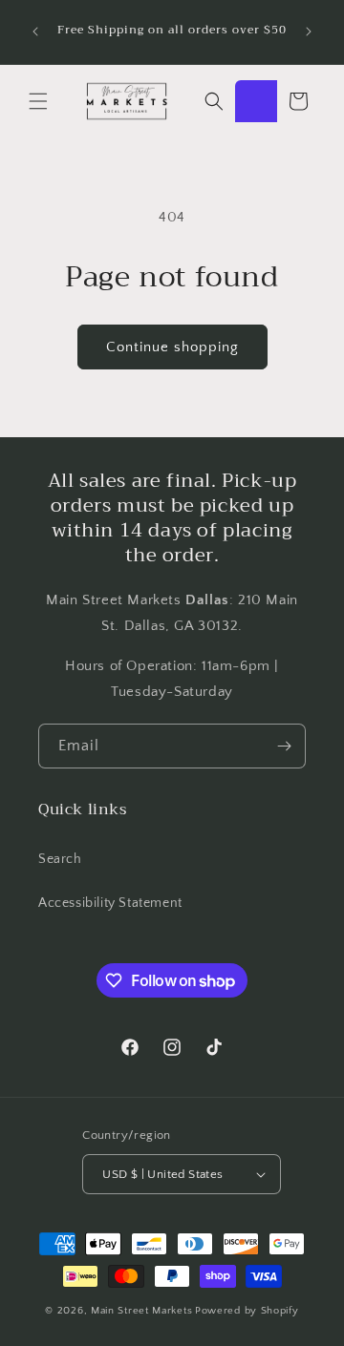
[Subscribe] (284, 746)
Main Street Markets (141, 1310)
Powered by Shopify (247, 1310)
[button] (38, 101)
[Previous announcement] (35, 32)
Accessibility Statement (110, 903)
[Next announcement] (309, 32)
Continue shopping (172, 347)
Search (60, 859)
